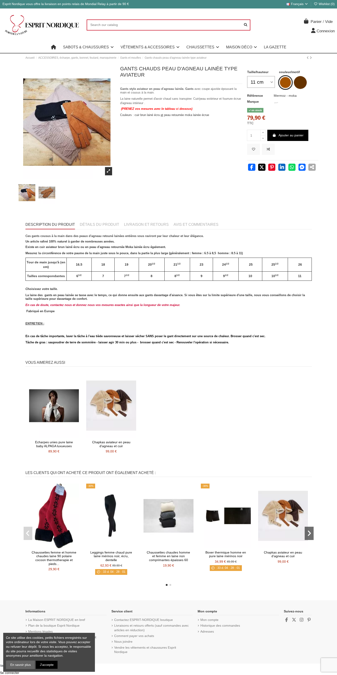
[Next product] (311, 58)
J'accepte (47, 665)
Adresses (207, 631)
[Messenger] (302, 168)
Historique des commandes (220, 625)
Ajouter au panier (291, 135)
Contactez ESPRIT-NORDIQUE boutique (143, 620)
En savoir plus (20, 665)
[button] (88, 47)
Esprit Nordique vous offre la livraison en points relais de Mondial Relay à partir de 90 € (66, 4)
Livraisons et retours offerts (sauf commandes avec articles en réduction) (151, 628)
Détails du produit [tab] (99, 224)
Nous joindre (123, 641)
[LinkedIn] (282, 168)
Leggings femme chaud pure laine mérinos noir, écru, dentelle (111, 556)
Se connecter (9, 673)
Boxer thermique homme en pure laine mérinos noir (225, 554)
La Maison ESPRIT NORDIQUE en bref (56, 620)
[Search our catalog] (245, 24)
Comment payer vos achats (134, 636)
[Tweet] (261, 168)
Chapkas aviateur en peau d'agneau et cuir (111, 444)
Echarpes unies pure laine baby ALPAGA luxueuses (54, 444)
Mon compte (209, 620)
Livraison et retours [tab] (146, 224)
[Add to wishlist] (253, 149)
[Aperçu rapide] (60, 436)
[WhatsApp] (292, 168)
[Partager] (251, 168)
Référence (255, 95)
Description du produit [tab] (50, 224)
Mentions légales (40, 631)
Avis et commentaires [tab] (196, 224)
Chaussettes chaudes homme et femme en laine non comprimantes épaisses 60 (168, 556)
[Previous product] (308, 58)
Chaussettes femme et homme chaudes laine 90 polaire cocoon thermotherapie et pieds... (54, 558)
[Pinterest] (272, 168)
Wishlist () (326, 4)
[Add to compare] (268, 149)
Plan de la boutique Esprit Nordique (54, 625)
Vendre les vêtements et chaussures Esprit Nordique (145, 650)
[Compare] (53, 436)
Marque (253, 101)
